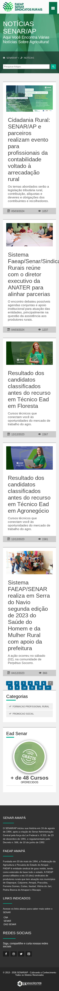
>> (48, 687)
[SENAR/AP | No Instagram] (13, 954)
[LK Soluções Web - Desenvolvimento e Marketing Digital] (29, 983)
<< (9, 683)
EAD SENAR (10, 924)
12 (40, 687)
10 (24, 687)
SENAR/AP (11, 58)
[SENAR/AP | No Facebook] (6, 954)
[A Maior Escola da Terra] (29, 757)
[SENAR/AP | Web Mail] (29, 954)
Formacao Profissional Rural (31, 706)
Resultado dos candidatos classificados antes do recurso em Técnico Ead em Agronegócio (29, 494)
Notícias (29, 58)
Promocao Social (23, 714)
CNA (6, 917)
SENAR (7, 921)
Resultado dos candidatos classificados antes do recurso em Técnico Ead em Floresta (29, 389)
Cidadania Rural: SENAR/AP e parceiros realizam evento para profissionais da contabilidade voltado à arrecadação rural (29, 149)
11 (32, 687)
